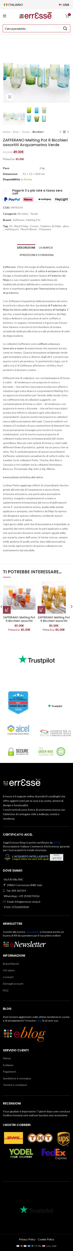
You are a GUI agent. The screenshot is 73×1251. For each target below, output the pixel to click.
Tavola (25, 131)
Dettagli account (13, 983)
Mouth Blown (29, 229)
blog (38, 1020)
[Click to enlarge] (10, 97)
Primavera (45, 229)
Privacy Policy (27, 1239)
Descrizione (26, 248)
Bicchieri (38, 131)
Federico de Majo (50, 226)
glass (66, 226)
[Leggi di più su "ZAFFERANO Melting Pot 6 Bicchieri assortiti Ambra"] (41, 610)
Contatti (8, 977)
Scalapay (8, 1065)
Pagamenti (9, 1071)
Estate (34, 226)
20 (10, 226)
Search (65, 28)
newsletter (32, 931)
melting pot (12, 229)
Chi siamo (9, 970)
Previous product (60, 132)
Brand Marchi (11, 963)
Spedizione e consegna (36, 255)
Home (6, 131)
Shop (16, 131)
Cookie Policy (46, 1239)
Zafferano (18, 220)
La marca (46, 248)
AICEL (57, 842)
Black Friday (21, 226)
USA (65, 4)
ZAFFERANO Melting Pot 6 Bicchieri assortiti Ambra (54, 620)
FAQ (5, 990)
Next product (68, 132)
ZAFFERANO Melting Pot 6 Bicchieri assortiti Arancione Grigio (19, 620)
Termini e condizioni (15, 1085)
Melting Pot (33, 220)
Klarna (7, 1058)
